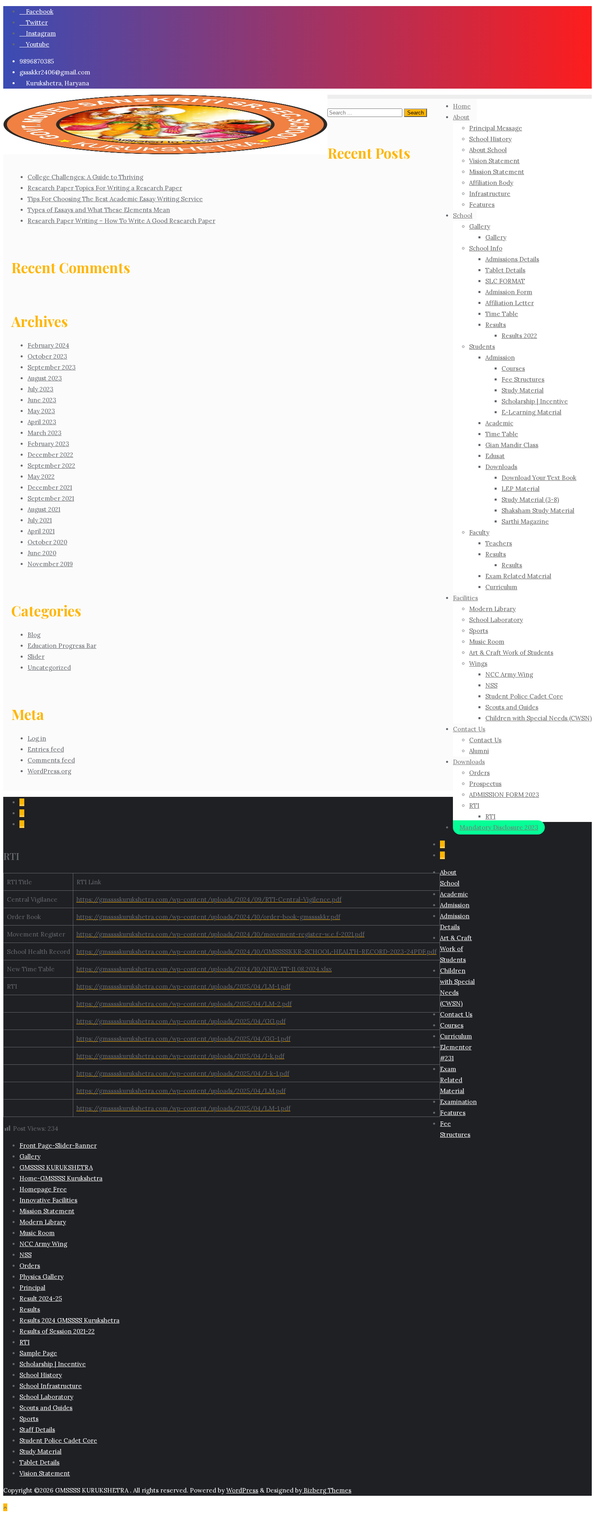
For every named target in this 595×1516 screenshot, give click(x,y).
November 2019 (50, 564)
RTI (24, 1342)
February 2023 (48, 444)
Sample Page (38, 1353)
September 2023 (52, 367)
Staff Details (37, 1429)
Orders (29, 1266)
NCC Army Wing (43, 1244)
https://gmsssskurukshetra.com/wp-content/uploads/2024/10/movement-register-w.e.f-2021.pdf (220, 934)
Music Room (37, 1233)
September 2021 (51, 498)
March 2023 (45, 433)
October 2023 (47, 356)
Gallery (29, 1156)
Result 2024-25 (40, 1298)
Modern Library (42, 1222)
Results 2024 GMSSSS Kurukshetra (69, 1320)
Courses (451, 1025)
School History (40, 1375)
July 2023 (40, 389)
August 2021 (44, 509)
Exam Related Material (452, 1080)
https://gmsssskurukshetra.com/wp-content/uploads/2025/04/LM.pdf (181, 1091)
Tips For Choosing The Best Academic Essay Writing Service (115, 199)
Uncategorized (49, 667)
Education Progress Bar (62, 646)
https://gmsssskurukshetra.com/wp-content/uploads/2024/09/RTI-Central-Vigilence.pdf (209, 899)
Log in (37, 738)
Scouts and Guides (45, 1408)
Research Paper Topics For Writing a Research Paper (105, 188)
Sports (28, 1419)
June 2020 (42, 553)
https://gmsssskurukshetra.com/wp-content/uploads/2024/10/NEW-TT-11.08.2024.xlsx (204, 969)
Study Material (40, 1451)
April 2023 (42, 422)
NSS (25, 1255)
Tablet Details (39, 1462)
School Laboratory (46, 1397)
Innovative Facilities (48, 1200)
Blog (34, 635)
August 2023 (45, 378)
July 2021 (40, 520)
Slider (36, 656)
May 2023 (41, 411)
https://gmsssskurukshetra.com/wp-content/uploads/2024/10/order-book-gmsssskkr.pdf (208, 917)
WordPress (242, 1490)
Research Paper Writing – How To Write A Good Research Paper (121, 221)
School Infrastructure (50, 1386)
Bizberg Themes (326, 1490)
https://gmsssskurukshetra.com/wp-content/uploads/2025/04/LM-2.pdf (184, 1004)
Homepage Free (43, 1189)
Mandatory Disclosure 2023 (498, 827)
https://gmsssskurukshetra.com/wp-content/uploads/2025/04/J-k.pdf (180, 1056)
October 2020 (47, 542)
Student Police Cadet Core (58, 1440)
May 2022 (41, 476)
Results (29, 1309)
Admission (455, 905)
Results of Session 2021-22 (57, 1331)
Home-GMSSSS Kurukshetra (60, 1178)
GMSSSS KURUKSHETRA (56, 1167)
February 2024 (48, 345)
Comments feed (51, 760)
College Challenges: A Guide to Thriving (85, 177)
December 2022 (50, 455)
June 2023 (42, 400)
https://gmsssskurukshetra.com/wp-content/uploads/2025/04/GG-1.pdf (183, 1039)
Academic (454, 894)
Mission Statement (46, 1211)
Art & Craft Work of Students (456, 949)
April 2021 (41, 531)
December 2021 (50, 487)
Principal (32, 1287)
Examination (458, 1102)
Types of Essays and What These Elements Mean (99, 210)
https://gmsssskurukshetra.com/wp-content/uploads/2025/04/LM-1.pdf (183, 986)
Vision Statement (44, 1473)
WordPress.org (49, 771)
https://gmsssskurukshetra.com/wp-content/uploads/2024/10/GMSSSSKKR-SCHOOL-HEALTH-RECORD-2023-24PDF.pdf (256, 951)
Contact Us (456, 1014)
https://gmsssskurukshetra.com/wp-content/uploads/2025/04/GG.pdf (181, 1021)
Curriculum (456, 1036)
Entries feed (46, 749)
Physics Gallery (41, 1276)
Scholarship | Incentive (52, 1364)
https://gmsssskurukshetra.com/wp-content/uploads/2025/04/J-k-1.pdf (182, 1073)
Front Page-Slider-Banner (58, 1145)
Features (452, 1113)
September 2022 (51, 465)
